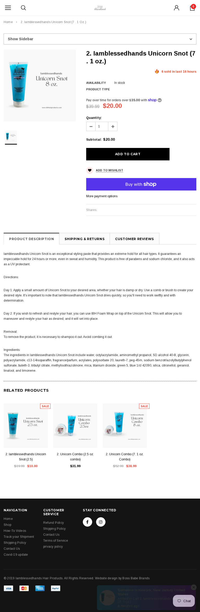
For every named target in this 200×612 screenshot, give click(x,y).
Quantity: (94, 118)
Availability (96, 82)
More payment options (101, 196)
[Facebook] (87, 522)
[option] (40, 85)
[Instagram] (100, 522)
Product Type (98, 89)
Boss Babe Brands (135, 578)
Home (8, 22)
